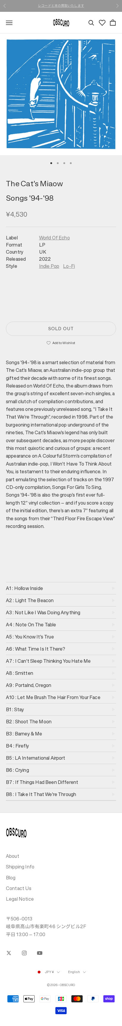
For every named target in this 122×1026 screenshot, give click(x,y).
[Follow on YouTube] (40, 953)
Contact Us (19, 888)
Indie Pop (49, 266)
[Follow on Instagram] (24, 953)
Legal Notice (20, 899)
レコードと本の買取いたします (61, 6)
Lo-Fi (69, 266)
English (74, 972)
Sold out (60, 328)
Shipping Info (20, 866)
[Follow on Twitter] (9, 953)
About (12, 856)
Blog (11, 877)
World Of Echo (54, 237)
